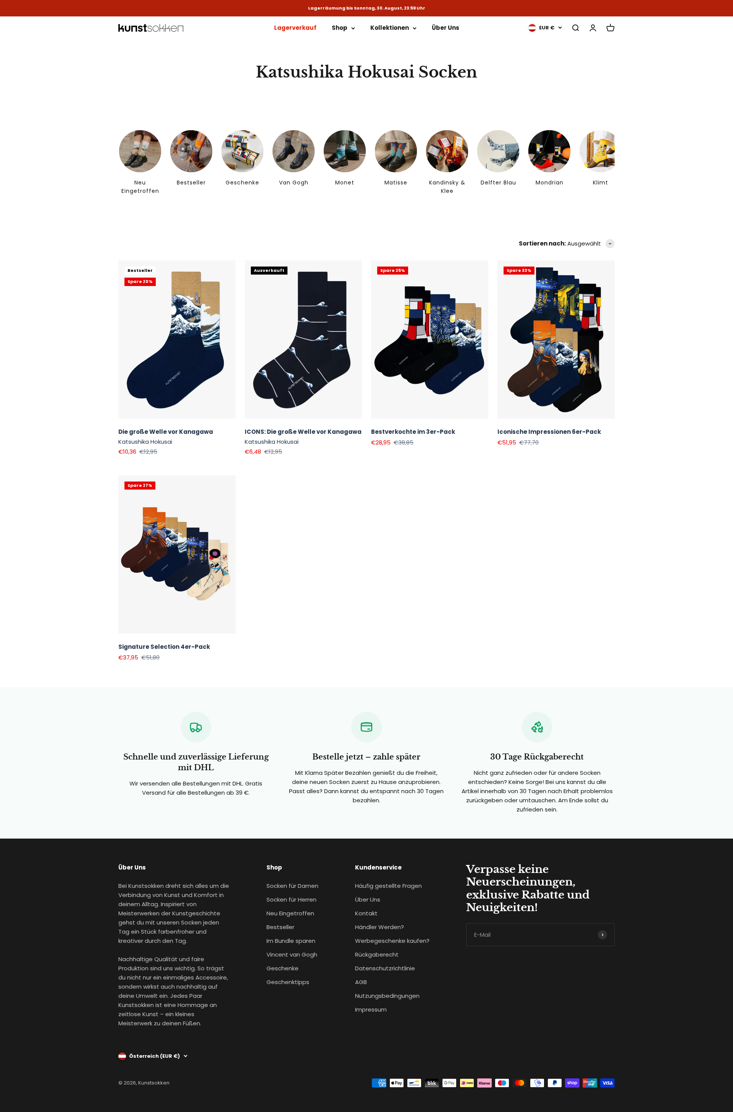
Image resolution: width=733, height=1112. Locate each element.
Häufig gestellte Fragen (388, 886)
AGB (361, 982)
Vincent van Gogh (291, 954)
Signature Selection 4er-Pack (164, 647)
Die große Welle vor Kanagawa (165, 432)
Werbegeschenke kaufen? (392, 941)
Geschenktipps (287, 982)
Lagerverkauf (295, 28)
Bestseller (280, 927)
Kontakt (366, 913)
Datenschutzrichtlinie (385, 968)
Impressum (371, 1009)
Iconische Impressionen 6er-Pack (549, 432)
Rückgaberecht (377, 954)
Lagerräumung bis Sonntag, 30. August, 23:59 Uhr (366, 8)
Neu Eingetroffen (290, 913)
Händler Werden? (379, 927)
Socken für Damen (292, 886)
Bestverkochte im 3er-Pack (413, 432)
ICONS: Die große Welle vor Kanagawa (303, 432)
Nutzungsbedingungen (387, 996)
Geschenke (282, 968)
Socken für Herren (291, 899)
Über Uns (445, 28)
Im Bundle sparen (290, 941)
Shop (339, 28)
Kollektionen (389, 28)
